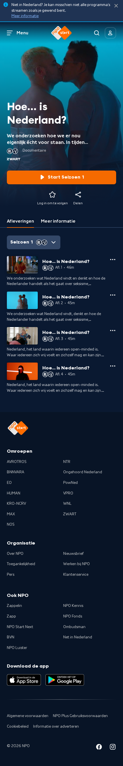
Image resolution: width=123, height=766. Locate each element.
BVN (10, 637)
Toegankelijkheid (21, 564)
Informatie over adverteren (56, 727)
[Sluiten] (116, 5)
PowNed (70, 483)
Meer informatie (25, 16)
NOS (11, 524)
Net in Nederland (77, 637)
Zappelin (14, 606)
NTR (66, 462)
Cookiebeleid (18, 727)
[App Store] (24, 680)
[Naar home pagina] (61, 33)
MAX (11, 514)
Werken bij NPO (76, 564)
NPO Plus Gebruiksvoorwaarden (80, 716)
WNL (67, 504)
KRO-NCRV (16, 504)
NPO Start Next (20, 627)
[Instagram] (112, 747)
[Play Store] (64, 680)
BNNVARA (15, 472)
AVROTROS (17, 462)
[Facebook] (99, 747)
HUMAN (13, 493)
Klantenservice (75, 575)
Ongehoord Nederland (82, 472)
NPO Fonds (72, 616)
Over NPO (15, 554)
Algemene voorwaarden (27, 716)
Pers (10, 575)
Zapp (11, 616)
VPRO (68, 493)
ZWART (69, 514)
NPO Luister (17, 648)
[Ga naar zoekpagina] (97, 33)
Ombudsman (74, 627)
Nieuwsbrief (73, 554)
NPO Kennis (73, 606)
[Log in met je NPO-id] (110, 33)
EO (9, 483)
